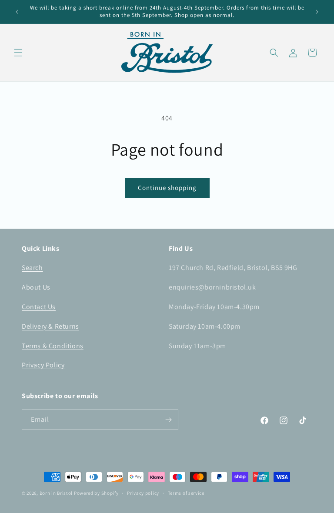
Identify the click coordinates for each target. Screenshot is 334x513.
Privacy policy (143, 493)
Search (32, 267)
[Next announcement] (317, 11)
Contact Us (39, 306)
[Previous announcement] (17, 11)
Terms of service (186, 493)
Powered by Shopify (96, 493)
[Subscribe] (168, 420)
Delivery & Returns (50, 326)
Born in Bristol (56, 493)
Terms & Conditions (53, 345)
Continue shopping (167, 187)
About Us (36, 287)
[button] (18, 52)
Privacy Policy (43, 365)
